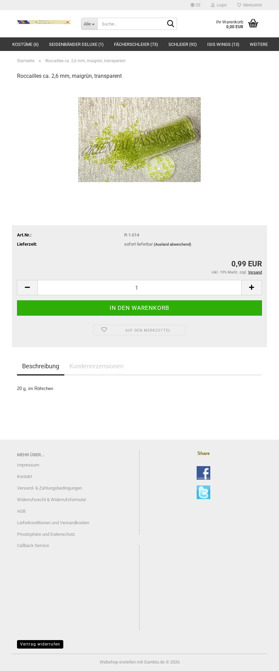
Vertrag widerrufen (40, 644)
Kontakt (24, 476)
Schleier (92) (182, 44)
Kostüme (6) (25, 44)
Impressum (28, 464)
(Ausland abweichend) (172, 244)
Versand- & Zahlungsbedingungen (49, 488)
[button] (195, 5)
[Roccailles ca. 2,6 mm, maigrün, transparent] (139, 136)
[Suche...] (170, 24)
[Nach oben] (260, 661)
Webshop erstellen (118, 662)
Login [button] (221, 5)
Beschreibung (40, 366)
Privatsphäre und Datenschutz (46, 534)
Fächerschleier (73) (136, 44)
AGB (21, 511)
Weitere (259, 44)
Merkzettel (251, 5)
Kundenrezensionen (96, 366)
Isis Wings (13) (223, 44)
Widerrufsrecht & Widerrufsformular (51, 499)
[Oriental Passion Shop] (44, 22)
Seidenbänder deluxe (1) (76, 44)
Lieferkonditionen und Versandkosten (53, 522)
